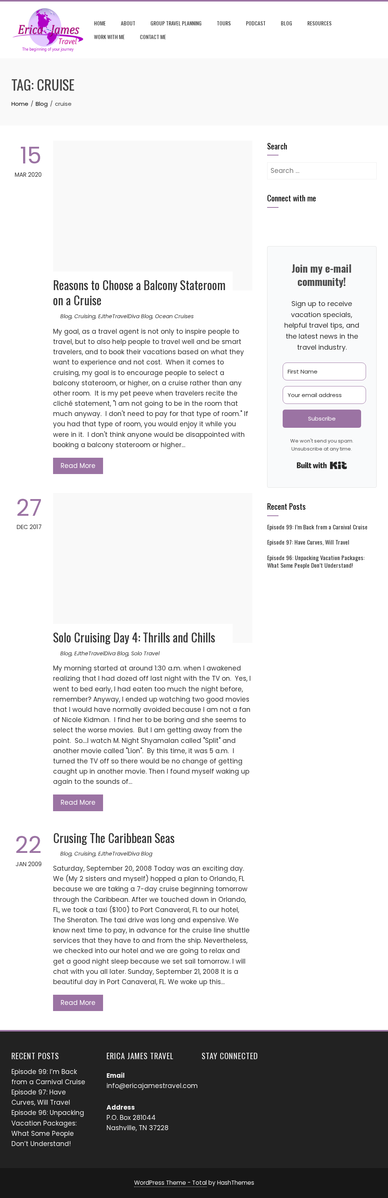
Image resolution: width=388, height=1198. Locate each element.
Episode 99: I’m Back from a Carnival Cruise (317, 526)
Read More (78, 465)
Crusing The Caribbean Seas (114, 837)
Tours (224, 23)
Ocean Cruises (174, 316)
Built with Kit (322, 465)
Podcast (256, 23)
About (128, 23)
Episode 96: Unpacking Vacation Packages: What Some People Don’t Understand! (316, 561)
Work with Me (109, 37)
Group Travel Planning (176, 23)
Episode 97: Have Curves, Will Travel (308, 541)
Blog (286, 23)
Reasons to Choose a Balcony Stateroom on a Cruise (139, 292)
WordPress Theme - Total (170, 1183)
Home (100, 23)
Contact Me (153, 37)
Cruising (84, 316)
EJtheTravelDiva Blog (125, 316)
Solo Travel (145, 653)
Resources (319, 23)
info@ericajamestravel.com (152, 1085)
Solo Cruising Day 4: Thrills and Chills (134, 637)
